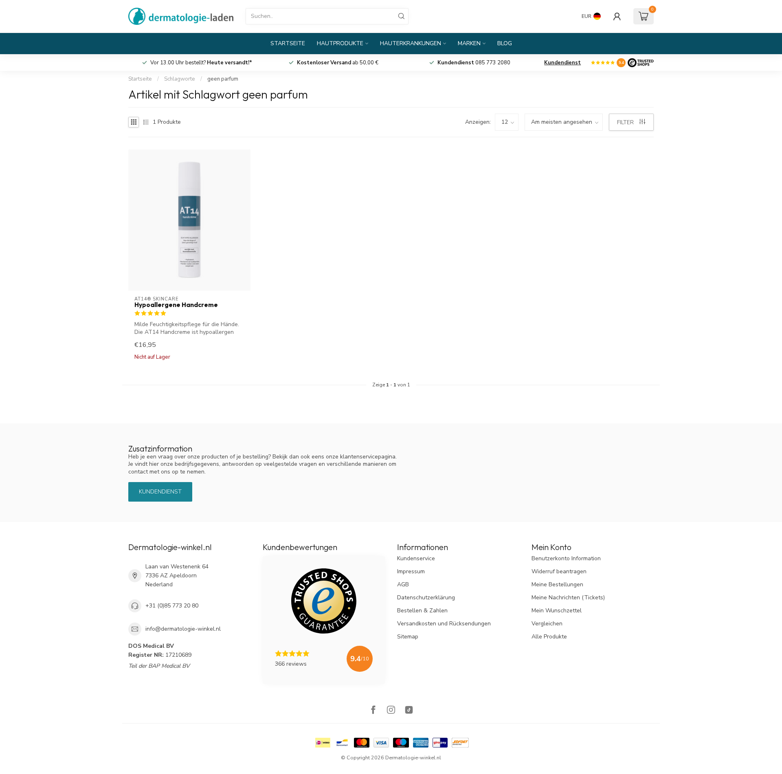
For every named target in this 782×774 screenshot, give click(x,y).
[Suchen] (402, 16)
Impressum (411, 571)
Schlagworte (179, 79)
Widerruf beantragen (559, 571)
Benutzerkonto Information (566, 558)
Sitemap (407, 636)
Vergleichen (547, 623)
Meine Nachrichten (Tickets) (568, 597)
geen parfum (222, 79)
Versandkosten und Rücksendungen (444, 623)
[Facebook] (373, 710)
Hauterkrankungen (410, 43)
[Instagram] (391, 710)
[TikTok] (409, 710)
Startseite (287, 43)
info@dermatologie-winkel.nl (183, 629)
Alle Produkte (549, 636)
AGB (403, 584)
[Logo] (641, 62)
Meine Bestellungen (557, 584)
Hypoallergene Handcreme (176, 305)
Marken (469, 43)
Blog (504, 43)
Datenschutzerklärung (426, 597)
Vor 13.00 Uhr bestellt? (206, 62)
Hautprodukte (340, 43)
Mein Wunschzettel (557, 610)
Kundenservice (416, 558)
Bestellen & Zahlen (422, 610)
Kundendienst (562, 62)
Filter (626, 122)
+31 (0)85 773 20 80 (171, 606)
